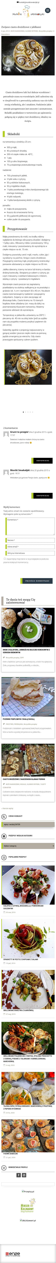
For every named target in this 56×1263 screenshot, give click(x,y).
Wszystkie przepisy (45, 31)
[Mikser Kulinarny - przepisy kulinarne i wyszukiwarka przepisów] (27, 1213)
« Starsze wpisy (7, 808)
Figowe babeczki (10, 1154)
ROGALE (23, 784)
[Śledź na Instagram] (24, 1175)
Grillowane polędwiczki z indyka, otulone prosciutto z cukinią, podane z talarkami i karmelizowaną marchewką (27, 1058)
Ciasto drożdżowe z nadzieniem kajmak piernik (24, 779)
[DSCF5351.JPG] (28, 384)
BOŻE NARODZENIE (17, 31)
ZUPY (22, 658)
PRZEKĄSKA (18, 724)
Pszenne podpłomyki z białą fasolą (18, 719)
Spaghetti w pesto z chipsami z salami (20, 959)
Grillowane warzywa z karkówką (18, 1010)
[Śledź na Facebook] (18, 1175)
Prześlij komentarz (37, 581)
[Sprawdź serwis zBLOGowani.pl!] (28, 1220)
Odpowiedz (43, 461)
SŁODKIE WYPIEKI (31, 31)
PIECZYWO (9, 724)
